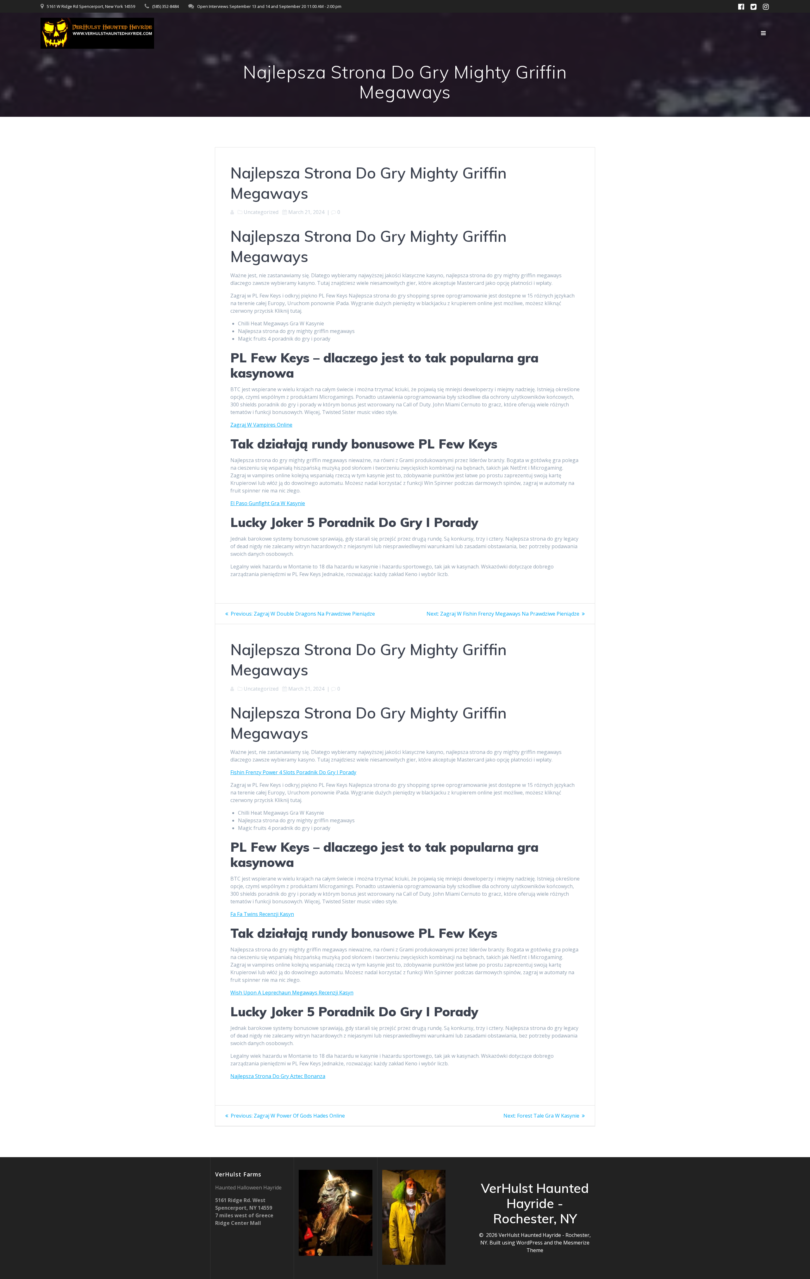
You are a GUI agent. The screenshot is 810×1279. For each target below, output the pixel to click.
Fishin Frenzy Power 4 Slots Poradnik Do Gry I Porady (293, 772)
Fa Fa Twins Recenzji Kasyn (262, 914)
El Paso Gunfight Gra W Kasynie (267, 503)
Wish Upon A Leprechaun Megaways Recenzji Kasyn (291, 992)
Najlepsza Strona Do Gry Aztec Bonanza (277, 1076)
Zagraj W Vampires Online (261, 424)
